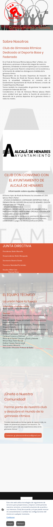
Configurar (11, 517)
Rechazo (20, 523)
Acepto (10, 523)
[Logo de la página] (14, 12)
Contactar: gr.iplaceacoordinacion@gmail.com (23, 435)
